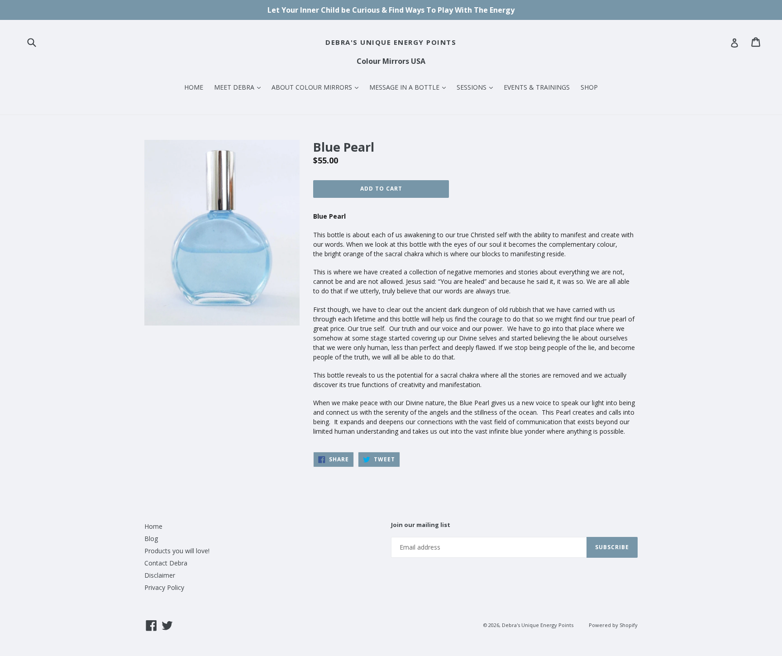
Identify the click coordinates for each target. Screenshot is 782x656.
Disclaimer (159, 575)
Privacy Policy (164, 587)
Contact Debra (165, 563)
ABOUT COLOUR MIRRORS (317, 86)
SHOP (589, 87)
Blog (151, 538)
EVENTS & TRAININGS (537, 87)
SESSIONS (477, 86)
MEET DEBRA (239, 86)
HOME (193, 87)
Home (153, 526)
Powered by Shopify (613, 625)
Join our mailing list (420, 525)
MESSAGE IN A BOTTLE (409, 86)
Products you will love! (177, 550)
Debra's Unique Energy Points (390, 42)
